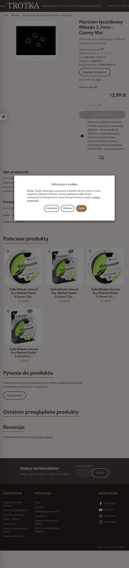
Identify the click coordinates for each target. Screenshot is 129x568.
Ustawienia (51, 208)
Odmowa (67, 208)
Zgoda (81, 208)
